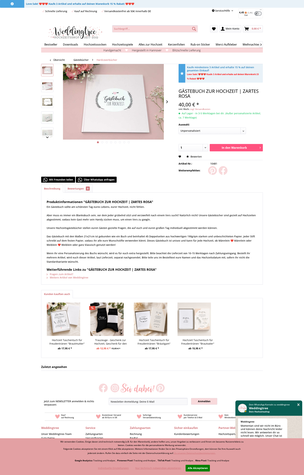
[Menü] (261, 10)
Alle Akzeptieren (198, 468)
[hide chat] (298, 404)
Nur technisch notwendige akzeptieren (158, 468)
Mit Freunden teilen (60, 179)
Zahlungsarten (94, 434)
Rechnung (136, 434)
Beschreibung (52, 188)
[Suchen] (194, 28)
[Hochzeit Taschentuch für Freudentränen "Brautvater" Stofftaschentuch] (194, 315)
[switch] (258, 13)
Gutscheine (48, 438)
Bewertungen (78, 188)
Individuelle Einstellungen (113, 468)
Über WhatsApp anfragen (99, 179)
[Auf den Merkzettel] (180, 156)
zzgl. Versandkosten (200, 109)
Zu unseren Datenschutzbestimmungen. (195, 453)
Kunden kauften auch (57, 294)
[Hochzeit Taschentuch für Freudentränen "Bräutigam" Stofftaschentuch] (150, 315)
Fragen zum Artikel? (61, 274)
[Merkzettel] (214, 28)
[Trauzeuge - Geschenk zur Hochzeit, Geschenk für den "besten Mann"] (107, 315)
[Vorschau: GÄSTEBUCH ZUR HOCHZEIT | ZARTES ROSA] (47, 70)
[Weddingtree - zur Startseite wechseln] (75, 32)
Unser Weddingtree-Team (56, 434)
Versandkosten (94, 438)
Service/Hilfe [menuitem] (222, 10)
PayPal (134, 438)
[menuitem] (249, 13)
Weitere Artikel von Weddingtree (68, 277)
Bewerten (196, 156)
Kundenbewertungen (186, 434)
